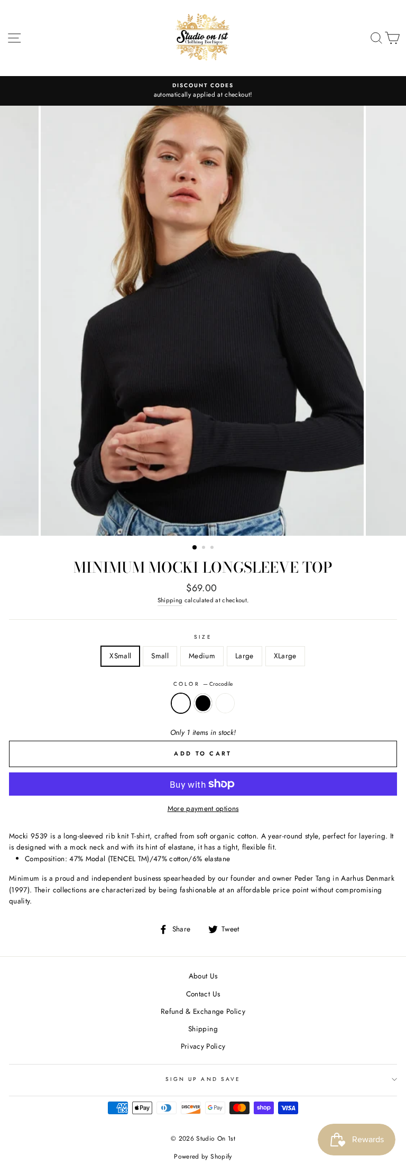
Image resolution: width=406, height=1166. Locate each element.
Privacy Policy (203, 1046)
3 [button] (213, 548)
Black (203, 703)
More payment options (203, 808)
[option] (203, 90)
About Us (203, 976)
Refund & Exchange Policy (203, 1011)
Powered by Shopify (203, 1156)
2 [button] (204, 548)
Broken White (225, 703)
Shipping (170, 600)
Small (160, 655)
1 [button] (195, 548)
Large (244, 655)
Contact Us (203, 993)
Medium (202, 655)
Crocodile (181, 703)
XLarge (285, 655)
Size (202, 637)
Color (202, 684)
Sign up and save (203, 1079)
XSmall (120, 655)
